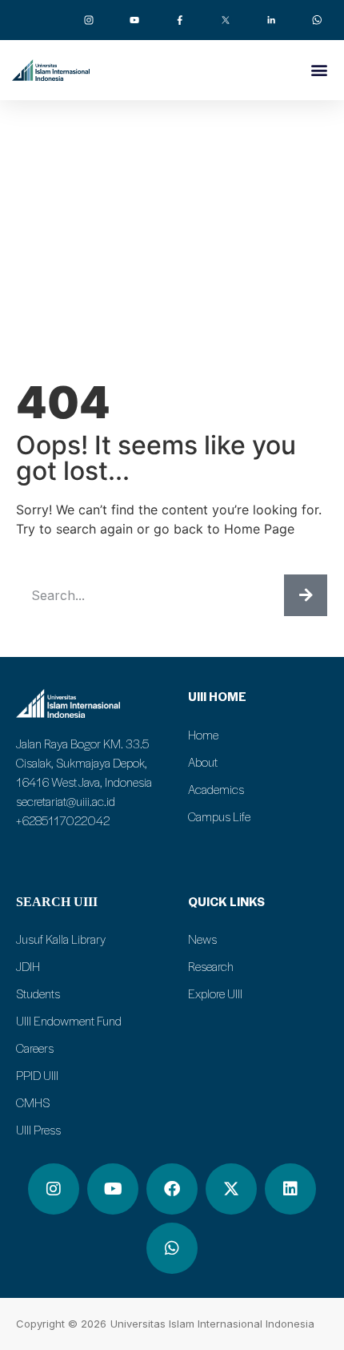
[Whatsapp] (172, 1248)
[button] (319, 69)
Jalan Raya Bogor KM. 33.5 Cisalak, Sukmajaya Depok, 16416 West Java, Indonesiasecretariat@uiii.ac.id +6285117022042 (84, 782)
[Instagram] (53, 1189)
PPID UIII (37, 1075)
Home (203, 735)
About (203, 762)
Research (211, 966)
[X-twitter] (231, 1189)
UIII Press (38, 1129)
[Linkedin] (290, 1189)
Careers (35, 1048)
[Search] (305, 595)
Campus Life (219, 816)
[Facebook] (172, 1189)
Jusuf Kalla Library (61, 939)
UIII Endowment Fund (69, 1021)
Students (38, 993)
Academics (216, 789)
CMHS (33, 1102)
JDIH (28, 966)
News (202, 939)
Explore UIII (215, 993)
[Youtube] (112, 1189)
